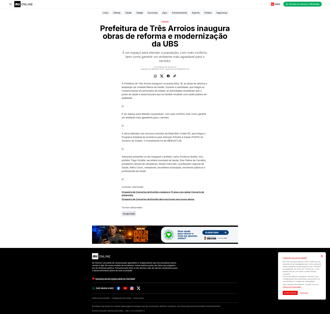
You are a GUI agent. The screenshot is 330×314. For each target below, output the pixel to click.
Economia (152, 12)
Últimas (116, 12)
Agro (164, 12)
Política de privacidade (101, 298)
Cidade (139, 12)
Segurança (221, 12)
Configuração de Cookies (121, 298)
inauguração (129, 213)
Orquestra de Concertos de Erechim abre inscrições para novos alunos (158, 199)
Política (208, 12)
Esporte (196, 12)
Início (105, 12)
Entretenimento (179, 12)
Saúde (128, 12)
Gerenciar (304, 293)
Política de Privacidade (292, 287)
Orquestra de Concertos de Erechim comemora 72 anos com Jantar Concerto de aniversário (163, 193)
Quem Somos (138, 298)
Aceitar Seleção (290, 293)
